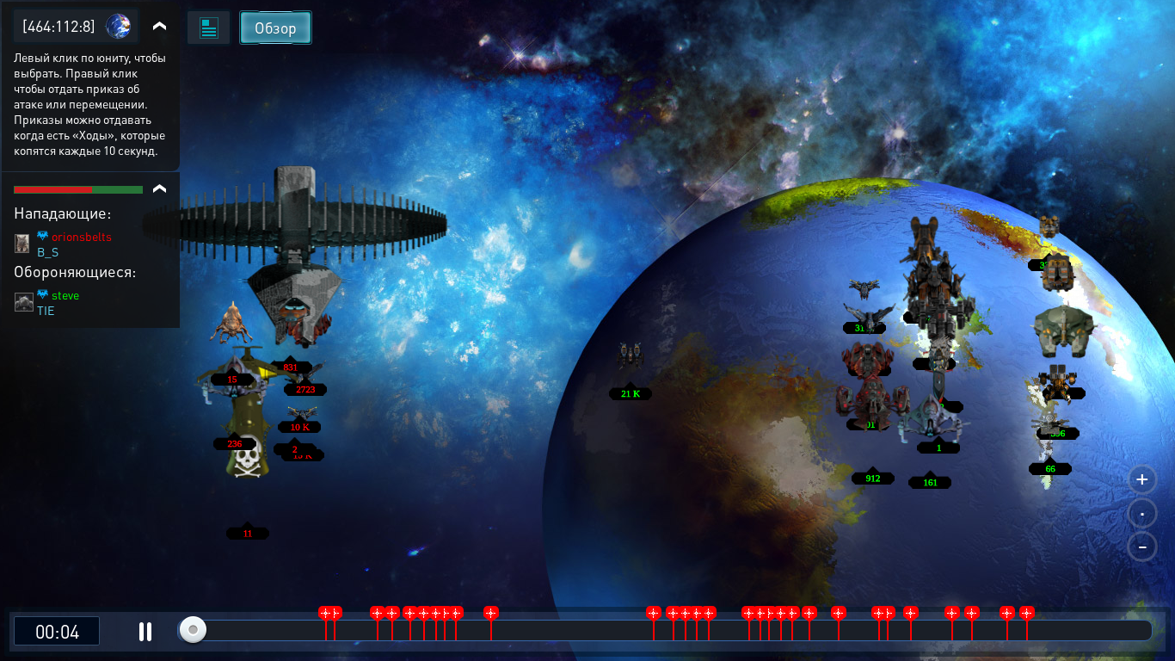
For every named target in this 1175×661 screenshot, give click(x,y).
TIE (45, 310)
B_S (47, 251)
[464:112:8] (58, 25)
